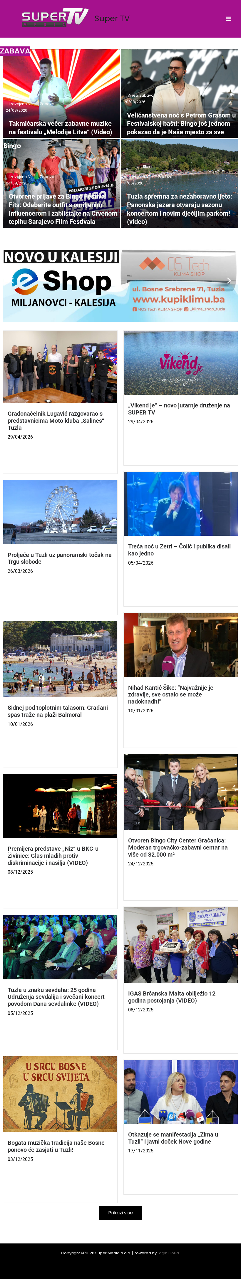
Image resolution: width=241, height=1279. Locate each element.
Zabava (47, 103)
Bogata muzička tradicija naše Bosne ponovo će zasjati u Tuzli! (56, 1146)
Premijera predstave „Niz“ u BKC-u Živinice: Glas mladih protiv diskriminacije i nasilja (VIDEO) (53, 855)
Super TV (112, 18)
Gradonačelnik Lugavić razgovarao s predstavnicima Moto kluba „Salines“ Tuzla (56, 420)
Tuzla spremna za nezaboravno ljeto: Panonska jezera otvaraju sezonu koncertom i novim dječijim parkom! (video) (179, 209)
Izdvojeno (18, 103)
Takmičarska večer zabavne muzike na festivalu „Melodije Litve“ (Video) (60, 128)
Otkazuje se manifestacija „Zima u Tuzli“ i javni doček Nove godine (173, 1138)
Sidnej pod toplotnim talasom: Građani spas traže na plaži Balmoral (58, 711)
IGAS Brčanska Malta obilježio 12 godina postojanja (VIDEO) (171, 997)
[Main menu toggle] (228, 19)
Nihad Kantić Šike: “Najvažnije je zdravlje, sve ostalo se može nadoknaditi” (170, 694)
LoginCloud (169, 1253)
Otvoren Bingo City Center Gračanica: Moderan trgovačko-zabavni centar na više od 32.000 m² (178, 847)
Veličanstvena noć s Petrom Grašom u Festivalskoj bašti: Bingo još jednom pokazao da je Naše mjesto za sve (181, 124)
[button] (120, 280)
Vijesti (33, 103)
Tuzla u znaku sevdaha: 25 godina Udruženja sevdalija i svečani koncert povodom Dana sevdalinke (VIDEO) (56, 997)
